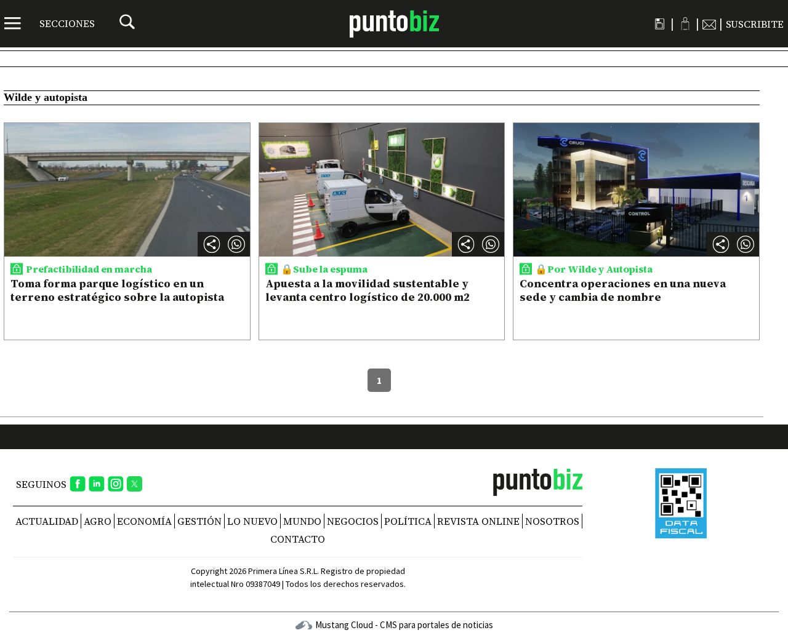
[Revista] (659, 24)
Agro (97, 521)
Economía (144, 521)
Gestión (199, 521)
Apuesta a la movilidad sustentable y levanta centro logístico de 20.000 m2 (367, 290)
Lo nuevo (252, 521)
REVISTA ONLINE (478, 521)
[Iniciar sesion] (685, 23)
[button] (236, 244)
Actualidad (46, 521)
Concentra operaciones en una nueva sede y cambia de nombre (623, 290)
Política (408, 521)
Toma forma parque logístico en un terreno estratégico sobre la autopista (117, 290)
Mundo (302, 521)
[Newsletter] (709, 24)
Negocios (353, 521)
